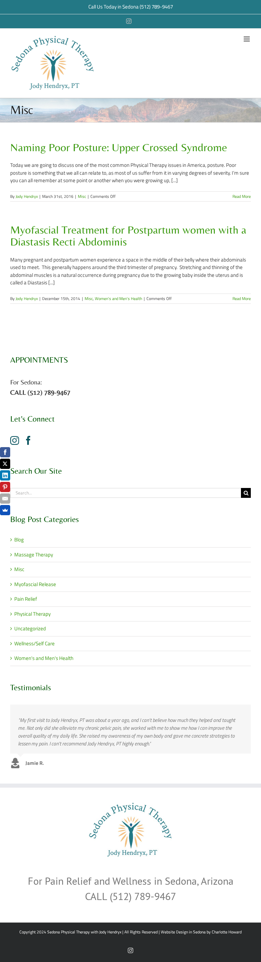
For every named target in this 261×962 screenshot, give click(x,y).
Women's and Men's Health (118, 298)
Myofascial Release (35, 584)
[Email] (5, 498)
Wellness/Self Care (34, 643)
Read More (241, 196)
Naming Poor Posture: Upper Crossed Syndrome (118, 147)
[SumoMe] (5, 510)
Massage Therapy (33, 554)
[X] (5, 464)
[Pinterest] (5, 487)
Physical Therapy (32, 614)
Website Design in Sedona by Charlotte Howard (201, 932)
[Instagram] (14, 440)
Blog (19, 539)
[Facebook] (28, 440)
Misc (82, 196)
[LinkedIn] (5, 475)
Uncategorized (30, 628)
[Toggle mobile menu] (247, 39)
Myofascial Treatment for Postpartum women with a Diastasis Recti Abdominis (128, 235)
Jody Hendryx (27, 196)
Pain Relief (25, 599)
